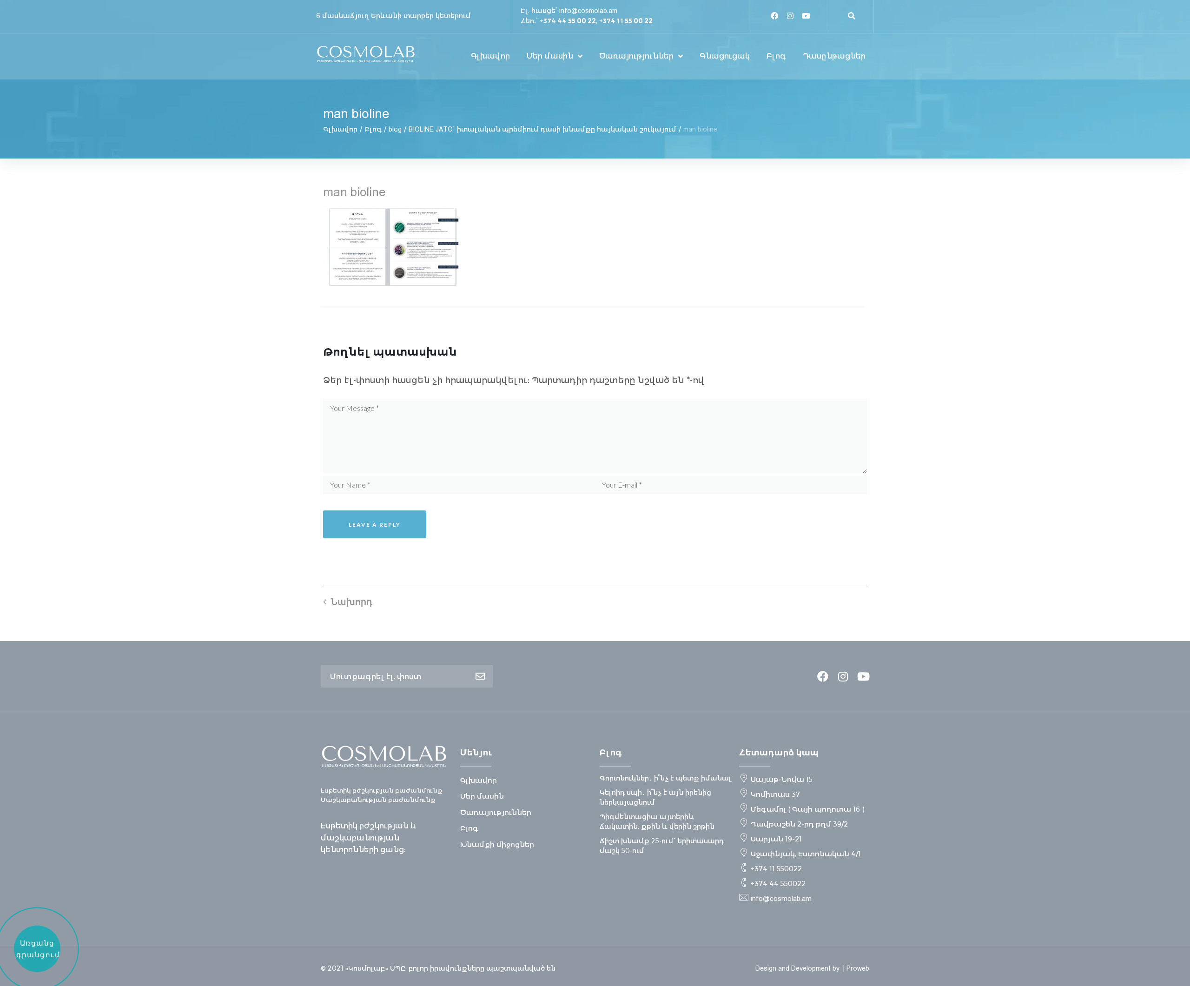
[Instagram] (790, 16)
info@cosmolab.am (588, 10)
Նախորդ (351, 601)
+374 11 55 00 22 (626, 21)
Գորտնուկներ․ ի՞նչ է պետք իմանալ (666, 778)
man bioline (354, 192)
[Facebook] (774, 16)
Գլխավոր (340, 129)
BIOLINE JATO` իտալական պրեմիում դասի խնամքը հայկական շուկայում (542, 129)
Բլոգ (373, 129)
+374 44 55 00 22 (568, 21)
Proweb (857, 968)
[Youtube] (806, 16)
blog (395, 129)
